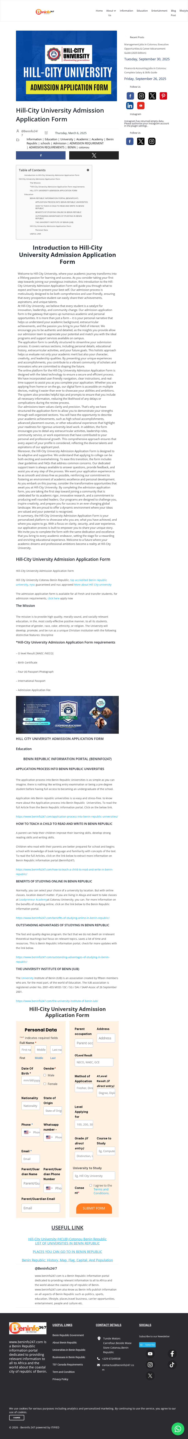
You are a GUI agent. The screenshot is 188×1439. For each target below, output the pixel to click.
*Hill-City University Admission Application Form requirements (57, 186)
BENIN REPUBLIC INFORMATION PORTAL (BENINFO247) (54, 198)
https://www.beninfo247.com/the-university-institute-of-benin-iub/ (57, 1001)
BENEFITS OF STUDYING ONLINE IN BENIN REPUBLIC (58, 212)
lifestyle (184, 10)
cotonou (84, 147)
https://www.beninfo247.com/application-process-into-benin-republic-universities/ (67, 816)
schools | (46, 143)
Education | (52, 139)
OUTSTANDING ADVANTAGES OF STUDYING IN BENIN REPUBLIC (58, 217)
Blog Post (173, 13)
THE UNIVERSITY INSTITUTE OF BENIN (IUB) (54, 222)
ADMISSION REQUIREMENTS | (48, 147)
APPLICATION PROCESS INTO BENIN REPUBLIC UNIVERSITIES (61, 202)
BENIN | (73, 147)
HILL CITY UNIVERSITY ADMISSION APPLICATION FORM (53, 190)
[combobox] (26, 1132)
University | (67, 139)
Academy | (98, 139)
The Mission (35, 183)
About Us (109, 13)
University (27, 978)
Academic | (83, 139)
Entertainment (159, 10)
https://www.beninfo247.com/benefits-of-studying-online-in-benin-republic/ (62, 918)
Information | (35, 139)
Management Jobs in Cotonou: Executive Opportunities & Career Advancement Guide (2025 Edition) (146, 48)
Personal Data (41, 230)
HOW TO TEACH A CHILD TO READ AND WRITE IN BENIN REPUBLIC (59, 207)
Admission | (61, 143)
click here (53, 598)
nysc (32, 584)
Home (99, 10)
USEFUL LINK (35, 233)
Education (142, 10)
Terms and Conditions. (101, 1191)
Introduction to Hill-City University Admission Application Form (51, 175)
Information (126, 10)
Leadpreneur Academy (33, 899)
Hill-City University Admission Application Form (39, 179)
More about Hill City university (92, 584)
